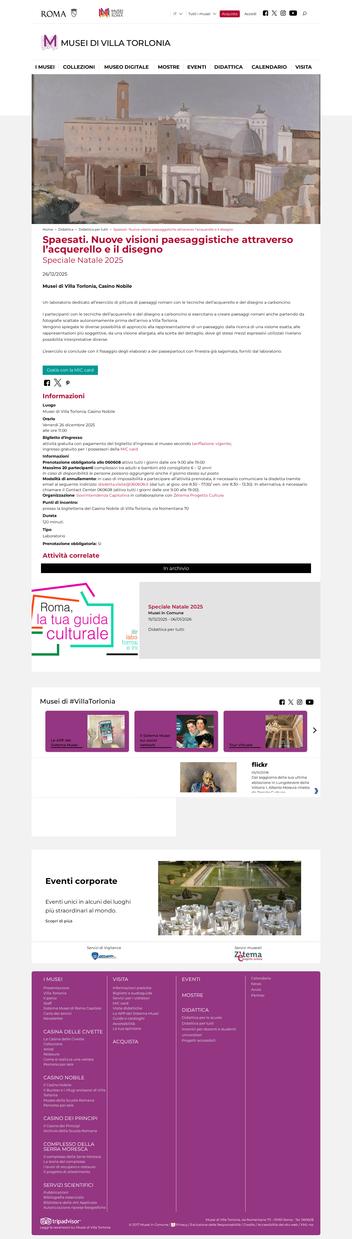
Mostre (169, 67)
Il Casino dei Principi (61, 1126)
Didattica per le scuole (202, 1017)
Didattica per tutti (93, 229)
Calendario (269, 67)
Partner (258, 995)
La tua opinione (127, 1028)
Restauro (51, 1054)
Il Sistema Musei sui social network (155, 740)
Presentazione (56, 988)
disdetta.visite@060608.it (123, 484)
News (256, 983)
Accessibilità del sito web (278, 1225)
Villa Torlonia (55, 993)
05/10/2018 (281, 783)
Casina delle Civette (73, 1031)
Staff (47, 1003)
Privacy (182, 1225)
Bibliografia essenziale (63, 1197)
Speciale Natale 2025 (175, 607)
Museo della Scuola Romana (68, 1100)
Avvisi (256, 989)
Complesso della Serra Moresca (68, 1147)
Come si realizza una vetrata (68, 1059)
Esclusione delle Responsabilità (215, 1225)
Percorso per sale (58, 1064)
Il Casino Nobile (57, 1085)
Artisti (48, 1049)
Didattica (228, 67)
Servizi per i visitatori (131, 998)
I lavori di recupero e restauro (69, 1167)
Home (48, 229)
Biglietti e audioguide (132, 993)
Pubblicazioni (55, 1192)
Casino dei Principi (70, 1118)
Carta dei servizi (57, 1013)
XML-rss (307, 1225)
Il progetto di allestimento (66, 1171)
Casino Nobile (63, 1077)
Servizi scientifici (68, 1185)
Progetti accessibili (199, 1040)
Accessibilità (124, 1023)
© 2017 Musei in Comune (148, 1225)
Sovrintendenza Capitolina (102, 495)
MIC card (129, 449)
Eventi (196, 67)
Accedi (250, 14)
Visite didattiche (127, 1008)
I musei (45, 67)
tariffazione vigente (211, 443)
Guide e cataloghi (129, 1018)
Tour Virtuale (240, 745)
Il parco (50, 998)
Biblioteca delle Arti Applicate (70, 1202)
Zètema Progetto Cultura (199, 495)
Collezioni (79, 67)
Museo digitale (126, 67)
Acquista (230, 14)
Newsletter (53, 1018)
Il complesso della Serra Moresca (72, 1156)
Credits (249, 1225)
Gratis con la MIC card (70, 370)
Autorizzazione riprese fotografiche (74, 1207)
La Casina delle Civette (63, 1039)
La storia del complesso (64, 1161)
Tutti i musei (199, 14)
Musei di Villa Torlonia (115, 43)
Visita (303, 67)
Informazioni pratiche (132, 988)
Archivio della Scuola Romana (70, 1131)
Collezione (52, 1044)
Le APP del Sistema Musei (64, 742)
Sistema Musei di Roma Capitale (72, 1008)
